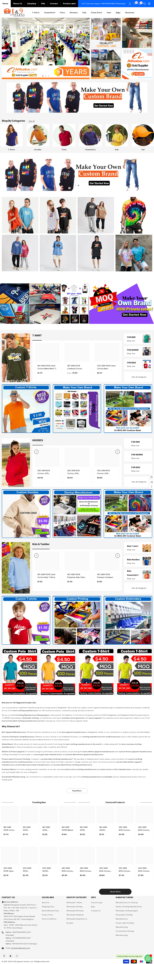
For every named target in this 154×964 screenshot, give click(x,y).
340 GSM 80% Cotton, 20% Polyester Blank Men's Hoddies (143, 870)
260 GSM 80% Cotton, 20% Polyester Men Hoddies (144, 829)
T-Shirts (11, 149)
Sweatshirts (90, 149)
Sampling (31, 3)
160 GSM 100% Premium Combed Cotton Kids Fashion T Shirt (106, 576)
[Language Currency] (149, 3)
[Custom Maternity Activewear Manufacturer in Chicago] (11, 135)
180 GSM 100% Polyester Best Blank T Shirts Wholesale (28, 829)
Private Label (69, 3)
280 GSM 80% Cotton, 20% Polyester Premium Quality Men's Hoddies (77, 472)
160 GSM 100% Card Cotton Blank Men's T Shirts (46, 367)
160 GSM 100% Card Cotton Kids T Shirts (46, 576)
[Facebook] (4, 956)
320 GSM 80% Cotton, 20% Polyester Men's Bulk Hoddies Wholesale (124, 870)
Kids (117, 149)
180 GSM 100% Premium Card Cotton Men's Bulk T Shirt (48, 829)
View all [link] (32, 121)
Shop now (131, 341)
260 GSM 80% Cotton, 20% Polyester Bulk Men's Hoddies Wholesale (46, 472)
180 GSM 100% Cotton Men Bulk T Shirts (9, 829)
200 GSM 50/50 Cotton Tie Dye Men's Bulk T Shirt (47, 870)
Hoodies (37, 149)
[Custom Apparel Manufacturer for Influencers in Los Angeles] (64, 135)
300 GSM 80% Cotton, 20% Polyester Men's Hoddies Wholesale (105, 472)
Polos (64, 149)
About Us (17, 3)
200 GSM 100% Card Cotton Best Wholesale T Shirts (106, 367)
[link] (106, 33)
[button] (5, 48)
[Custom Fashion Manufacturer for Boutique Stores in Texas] (116, 135)
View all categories (139, 377)
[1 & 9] (26, 409)
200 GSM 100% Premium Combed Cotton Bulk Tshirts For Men (28, 870)
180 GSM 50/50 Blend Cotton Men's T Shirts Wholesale (68, 829)
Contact (54, 3)
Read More (77, 791)
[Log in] (130, 3)
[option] (46, 48)
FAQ (43, 3)
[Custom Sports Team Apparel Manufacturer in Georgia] (37, 135)
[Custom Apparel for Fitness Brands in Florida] (90, 135)
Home (5, 3)
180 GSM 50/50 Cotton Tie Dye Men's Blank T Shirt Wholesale (104, 829)
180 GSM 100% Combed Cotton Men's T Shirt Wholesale (74, 367)
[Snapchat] (10, 956)
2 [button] (45, 75)
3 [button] (48, 75)
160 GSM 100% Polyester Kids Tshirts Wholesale (76, 576)
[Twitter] (17, 956)
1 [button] (42, 75)
